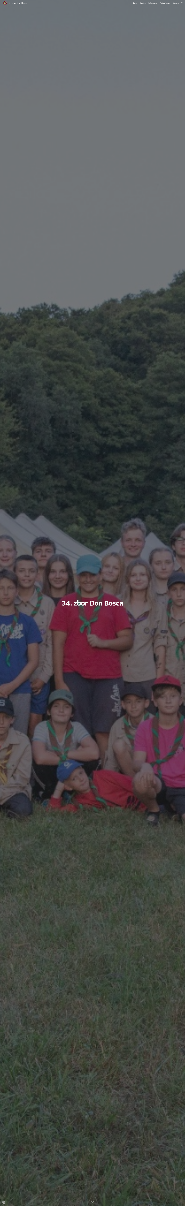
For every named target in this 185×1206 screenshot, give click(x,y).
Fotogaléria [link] (152, 3)
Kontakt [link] (176, 3)
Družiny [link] (143, 3)
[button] (182, 3)
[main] (92, 603)
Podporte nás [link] (165, 3)
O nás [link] (135, 3)
